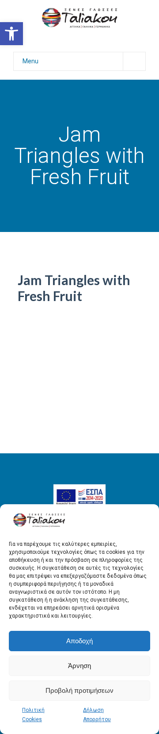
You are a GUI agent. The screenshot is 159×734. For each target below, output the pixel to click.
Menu (30, 61)
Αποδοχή (79, 641)
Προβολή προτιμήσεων (79, 690)
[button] (11, 33)
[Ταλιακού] (79, 17)
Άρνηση (79, 665)
